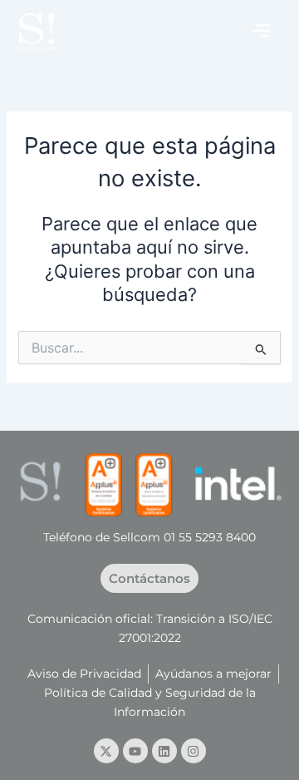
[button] (260, 32)
